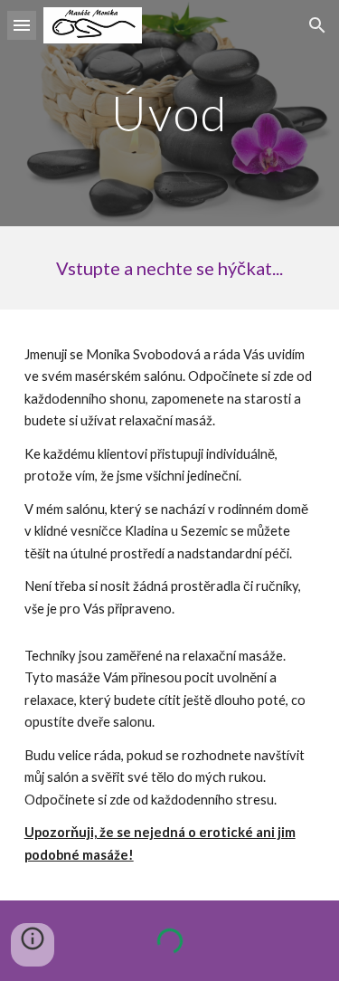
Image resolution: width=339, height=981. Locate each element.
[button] (21, 25)
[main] (170, 112)
